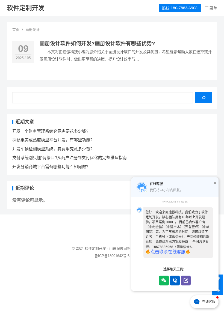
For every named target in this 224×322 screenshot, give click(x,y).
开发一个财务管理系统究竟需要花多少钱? (50, 131)
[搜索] (203, 97)
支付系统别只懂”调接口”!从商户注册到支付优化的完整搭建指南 (69, 157)
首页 (15, 30)
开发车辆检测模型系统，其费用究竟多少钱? (52, 149)
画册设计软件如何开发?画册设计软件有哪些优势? (97, 43)
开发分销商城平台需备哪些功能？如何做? (50, 166)
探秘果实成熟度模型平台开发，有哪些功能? (52, 140)
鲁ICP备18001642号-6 (112, 256)
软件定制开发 (26, 8)
